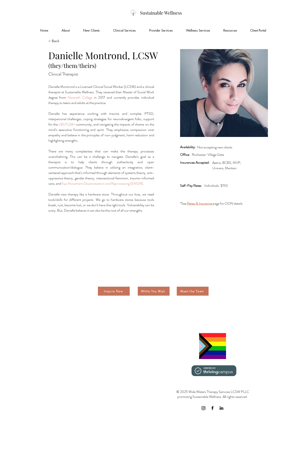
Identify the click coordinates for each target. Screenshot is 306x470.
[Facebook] (212, 408)
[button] (91, 30)
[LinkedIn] (221, 408)
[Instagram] (203, 408)
